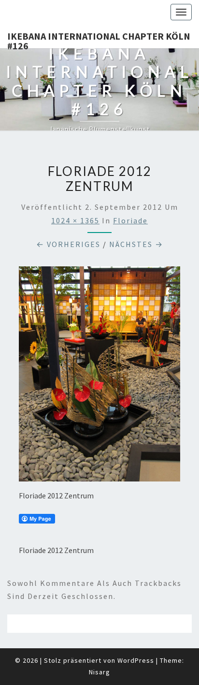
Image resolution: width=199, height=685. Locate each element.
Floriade (130, 220)
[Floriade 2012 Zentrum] (99, 376)
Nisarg (99, 672)
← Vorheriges (68, 244)
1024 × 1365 (75, 220)
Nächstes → (136, 244)
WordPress (135, 660)
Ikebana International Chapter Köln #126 (98, 39)
